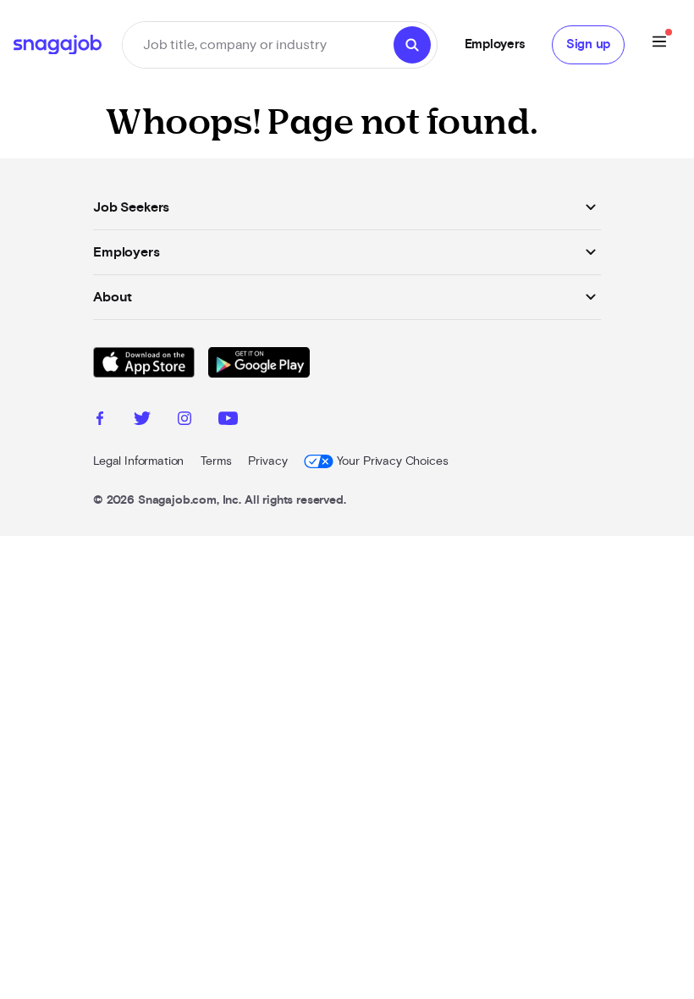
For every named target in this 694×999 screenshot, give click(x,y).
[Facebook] (100, 421)
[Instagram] (184, 421)
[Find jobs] (412, 44)
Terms (216, 461)
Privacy (267, 461)
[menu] (659, 44)
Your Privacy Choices (392, 461)
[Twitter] (142, 421)
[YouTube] (228, 421)
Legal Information (138, 461)
